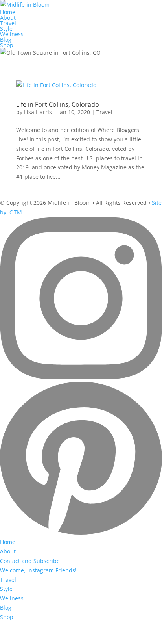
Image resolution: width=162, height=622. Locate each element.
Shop (6, 45)
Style (6, 28)
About (8, 17)
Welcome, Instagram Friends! (38, 570)
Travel (8, 23)
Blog (5, 39)
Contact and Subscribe (30, 560)
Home (7, 12)
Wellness (12, 34)
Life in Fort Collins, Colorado (57, 104)
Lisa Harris (38, 112)
